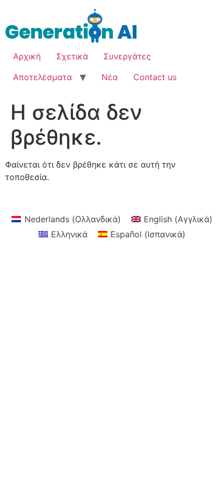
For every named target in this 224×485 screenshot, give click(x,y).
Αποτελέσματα (42, 77)
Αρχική (27, 56)
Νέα (110, 77)
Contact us (155, 77)
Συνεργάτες (127, 56)
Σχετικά (72, 56)
